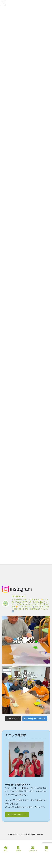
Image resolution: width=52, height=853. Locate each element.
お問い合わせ (33, 850)
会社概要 (18, 850)
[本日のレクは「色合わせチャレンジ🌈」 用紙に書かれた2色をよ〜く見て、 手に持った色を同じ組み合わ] (26, 640)
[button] (17, 814)
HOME (6, 850)
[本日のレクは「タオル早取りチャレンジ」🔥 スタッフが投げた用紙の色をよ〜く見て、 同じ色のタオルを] (26, 690)
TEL (46, 850)
